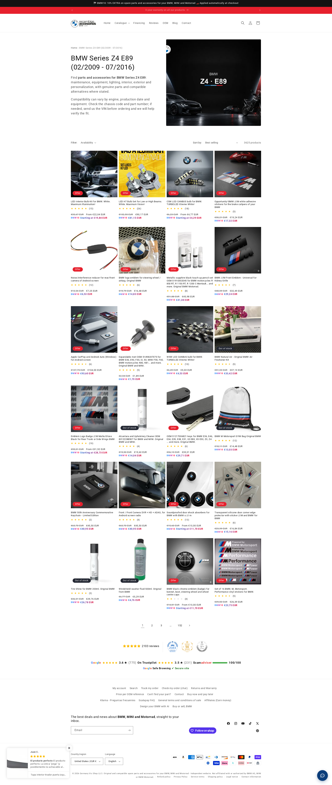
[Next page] (189, 625)
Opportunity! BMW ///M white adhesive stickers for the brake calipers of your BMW (235, 204)
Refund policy (163, 777)
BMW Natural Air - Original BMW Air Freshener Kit (233, 358)
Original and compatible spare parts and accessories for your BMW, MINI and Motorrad (146, 773)
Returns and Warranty (204, 688)
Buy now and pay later (200, 694)
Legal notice (232, 777)
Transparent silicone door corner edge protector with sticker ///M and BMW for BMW (236, 515)
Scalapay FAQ (147, 700)
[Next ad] (260, 10)
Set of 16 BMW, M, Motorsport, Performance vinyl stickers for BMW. (234, 590)
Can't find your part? (159, 694)
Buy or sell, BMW (182, 706)
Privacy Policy (180, 777)
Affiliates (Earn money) (217, 700)
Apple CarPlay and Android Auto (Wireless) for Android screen (94, 358)
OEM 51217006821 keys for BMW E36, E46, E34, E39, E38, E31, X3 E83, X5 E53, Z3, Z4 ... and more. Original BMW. (190, 439)
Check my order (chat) (175, 688)
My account (119, 688)
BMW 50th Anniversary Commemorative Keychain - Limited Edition (92, 514)
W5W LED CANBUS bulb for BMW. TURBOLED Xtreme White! (185, 358)
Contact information (251, 777)
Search (134, 688)
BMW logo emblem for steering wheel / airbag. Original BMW (140, 279)
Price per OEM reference (130, 694)
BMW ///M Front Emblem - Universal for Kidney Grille (235, 279)
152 (180, 625)
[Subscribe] (129, 730)
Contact (179, 694)
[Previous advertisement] (72, 10)
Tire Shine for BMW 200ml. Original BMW (93, 589)
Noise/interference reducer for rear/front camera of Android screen (93, 279)
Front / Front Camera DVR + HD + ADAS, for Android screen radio (142, 514)
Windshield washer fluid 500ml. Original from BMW (140, 590)
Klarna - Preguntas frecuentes (117, 700)
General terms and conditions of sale (179, 700)
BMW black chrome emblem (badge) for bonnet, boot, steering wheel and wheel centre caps (188, 592)
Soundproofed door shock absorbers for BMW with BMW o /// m (188, 514)
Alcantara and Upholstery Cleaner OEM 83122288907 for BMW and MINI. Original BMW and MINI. (141, 439)
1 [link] (143, 625)
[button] (122, 23)
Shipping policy (215, 777)
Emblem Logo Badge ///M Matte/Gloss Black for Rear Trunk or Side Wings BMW (93, 437)
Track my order (149, 688)
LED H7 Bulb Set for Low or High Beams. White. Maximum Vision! (140, 203)
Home (74, 48)
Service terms (198, 777)
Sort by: (197, 142)
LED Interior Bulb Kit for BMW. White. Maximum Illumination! (90, 203)
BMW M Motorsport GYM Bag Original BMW (238, 436)
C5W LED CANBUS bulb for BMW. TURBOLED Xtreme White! (184, 203)
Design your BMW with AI (154, 706)
